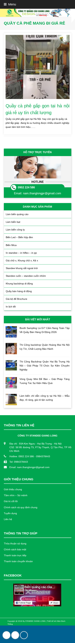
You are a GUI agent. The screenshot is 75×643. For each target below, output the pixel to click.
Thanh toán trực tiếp (15, 555)
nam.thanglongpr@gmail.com (42, 193)
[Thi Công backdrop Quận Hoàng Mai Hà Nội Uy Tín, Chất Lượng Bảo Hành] (11, 348)
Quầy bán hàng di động (19, 291)
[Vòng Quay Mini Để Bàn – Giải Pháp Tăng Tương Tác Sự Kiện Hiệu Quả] (11, 382)
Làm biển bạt (13, 222)
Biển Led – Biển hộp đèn (19, 237)
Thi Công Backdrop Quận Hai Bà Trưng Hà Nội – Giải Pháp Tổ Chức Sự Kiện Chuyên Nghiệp (45, 365)
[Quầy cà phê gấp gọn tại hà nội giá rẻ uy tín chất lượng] (38, 67)
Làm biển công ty (15, 229)
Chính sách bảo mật (15, 549)
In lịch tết (11, 306)
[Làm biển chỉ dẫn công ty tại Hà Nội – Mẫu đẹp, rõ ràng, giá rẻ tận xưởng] (11, 399)
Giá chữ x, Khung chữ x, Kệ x (22, 260)
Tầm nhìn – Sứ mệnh (15, 495)
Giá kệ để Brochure (16, 298)
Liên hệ (8, 519)
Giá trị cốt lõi (11, 501)
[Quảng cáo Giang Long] (37, 13)
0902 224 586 (26, 187)
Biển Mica (11, 245)
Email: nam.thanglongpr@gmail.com (29, 467)
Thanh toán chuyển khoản (18, 561)
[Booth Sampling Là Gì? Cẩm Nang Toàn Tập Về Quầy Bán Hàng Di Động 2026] (11, 331)
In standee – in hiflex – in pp (21, 252)
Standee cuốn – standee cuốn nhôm (26, 275)
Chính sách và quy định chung (20, 507)
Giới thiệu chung (13, 489)
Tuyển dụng (10, 513)
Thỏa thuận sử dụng (15, 543)
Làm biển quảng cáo (17, 214)
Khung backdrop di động (19, 283)
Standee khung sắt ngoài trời (22, 268)
